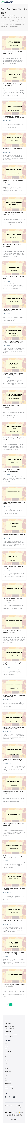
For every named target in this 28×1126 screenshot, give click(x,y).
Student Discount (9, 1088)
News (6, 1056)
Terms (6, 1105)
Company (7, 1063)
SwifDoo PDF (8, 1023)
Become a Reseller (9, 1086)
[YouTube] (14, 1097)
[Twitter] (10, 1097)
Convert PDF (7, 1048)
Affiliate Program (9, 1081)
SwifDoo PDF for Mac (10, 1029)
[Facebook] (5, 1097)
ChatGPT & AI (8, 1051)
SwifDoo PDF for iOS (9, 1031)
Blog (6, 1043)
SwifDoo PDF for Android (11, 1034)
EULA (16, 1105)
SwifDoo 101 (8, 1054)
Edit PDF (7, 1046)
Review (6, 1068)
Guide (6, 1075)
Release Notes (8, 1071)
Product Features (9, 1036)
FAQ (6, 1078)
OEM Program (8, 1083)
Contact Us (7, 1066)
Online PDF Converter (10, 1026)
